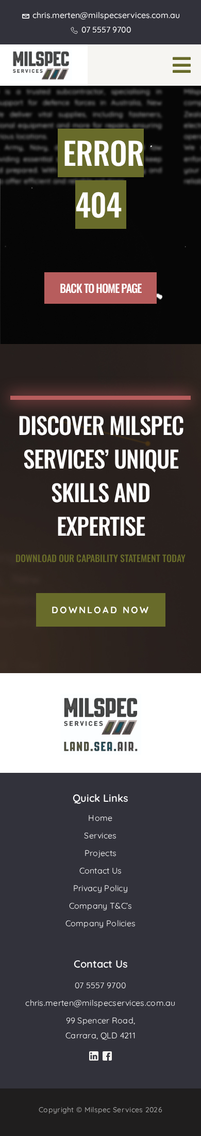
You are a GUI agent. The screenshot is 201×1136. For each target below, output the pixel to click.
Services (100, 835)
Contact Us (100, 870)
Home (100, 818)
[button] (182, 65)
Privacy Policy (100, 888)
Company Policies (100, 923)
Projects (100, 853)
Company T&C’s (100, 905)
